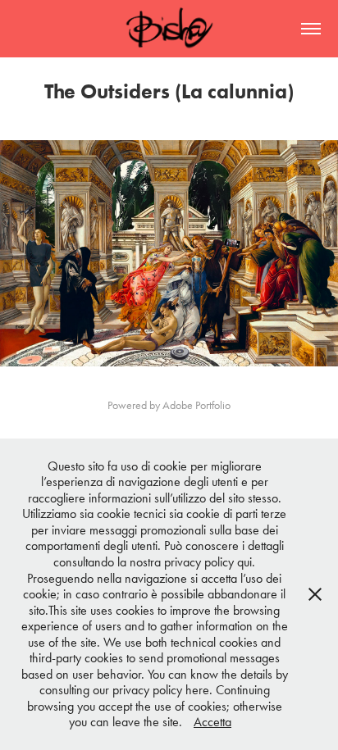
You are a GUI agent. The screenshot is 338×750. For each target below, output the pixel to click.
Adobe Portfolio (196, 405)
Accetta (212, 722)
